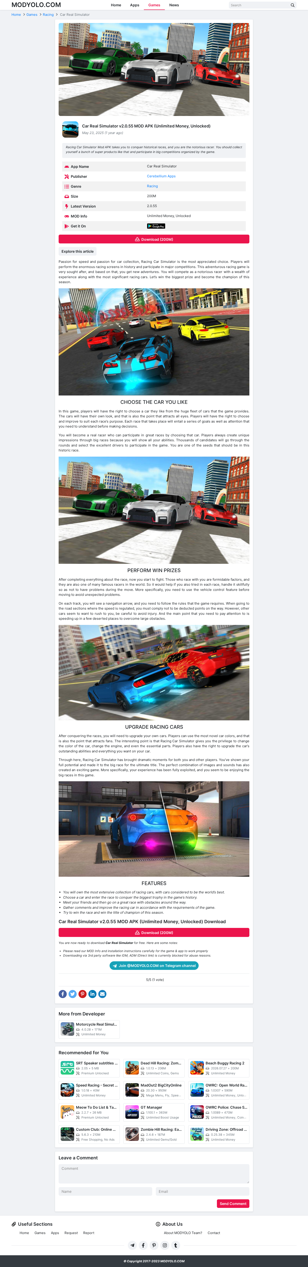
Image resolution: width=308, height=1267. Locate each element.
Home (116, 5)
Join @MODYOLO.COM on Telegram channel (157, 965)
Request (71, 1233)
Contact (214, 1233)
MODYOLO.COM (36, 5)
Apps (134, 5)
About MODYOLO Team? (183, 1233)
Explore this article (78, 251)
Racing (152, 186)
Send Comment (233, 1203)
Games (154, 5)
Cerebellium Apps (161, 176)
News (174, 5)
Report (88, 1233)
